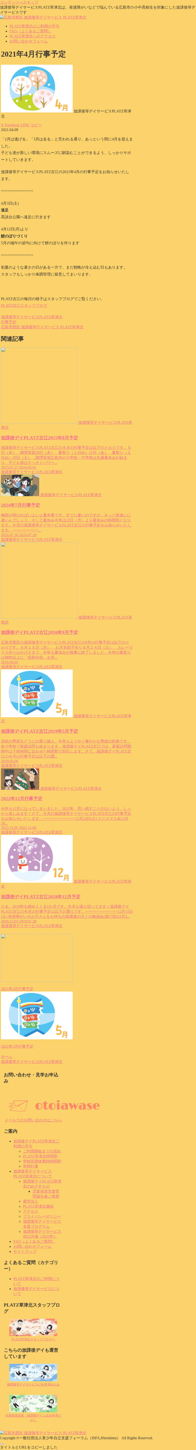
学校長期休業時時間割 (42, 1161)
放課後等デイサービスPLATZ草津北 (31, 317)
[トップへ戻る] (2, 1444)
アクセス (30, 1211)
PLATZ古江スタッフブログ (24, 305)
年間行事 (30, 1166)
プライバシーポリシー (42, 1216)
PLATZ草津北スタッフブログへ (33, 1339)
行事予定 (8, 322)
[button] (36, 125)
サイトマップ (24, 1251)
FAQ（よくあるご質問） (34, 1241)
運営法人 (30, 1201)
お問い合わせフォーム (32, 1246)
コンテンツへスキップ (19, 2)
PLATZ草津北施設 (38, 1206)
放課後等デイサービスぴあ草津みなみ (33, 1384)
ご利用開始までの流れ (42, 1151)
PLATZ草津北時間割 (40, 1156)
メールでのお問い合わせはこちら (33, 1120)
